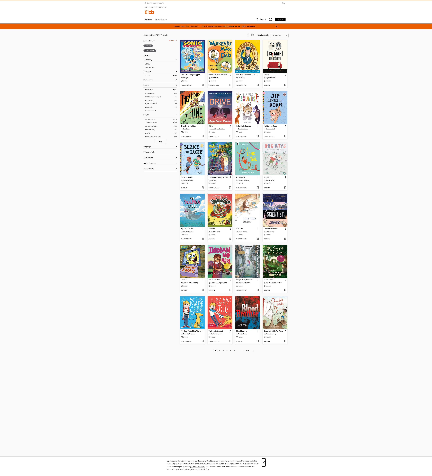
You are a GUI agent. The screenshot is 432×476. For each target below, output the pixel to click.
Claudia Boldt (270, 180)
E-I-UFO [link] (212, 229)
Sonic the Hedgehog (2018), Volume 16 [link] (191, 75)
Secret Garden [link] (269, 280)
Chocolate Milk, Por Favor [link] (273, 331)
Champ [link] (266, 75)
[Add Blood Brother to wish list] (257, 341)
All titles (147, 64)
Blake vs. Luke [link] (186, 177)
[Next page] (253, 350)
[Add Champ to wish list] (285, 85)
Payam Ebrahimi (271, 78)
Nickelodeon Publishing (190, 283)
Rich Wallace (242, 334)
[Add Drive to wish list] (230, 136)
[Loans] (270, 20)
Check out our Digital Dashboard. (242, 26)
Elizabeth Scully (270, 129)
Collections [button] (160, 19)
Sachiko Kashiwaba (244, 283)
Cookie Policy (203, 469)
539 (248, 351)
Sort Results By (263, 35)
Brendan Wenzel (243, 129)
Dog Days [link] (267, 177)
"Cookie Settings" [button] (198, 467)
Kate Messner (270, 231)
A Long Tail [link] (240, 177)
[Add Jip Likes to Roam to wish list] (285, 136)
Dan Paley (186, 129)
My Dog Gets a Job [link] (216, 331)
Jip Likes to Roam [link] (270, 126)
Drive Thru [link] (185, 280)
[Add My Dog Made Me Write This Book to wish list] (202, 341)
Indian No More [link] (214, 280)
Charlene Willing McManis (218, 283)
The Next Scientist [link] (271, 229)
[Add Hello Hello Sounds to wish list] (257, 136)
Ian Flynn (186, 78)
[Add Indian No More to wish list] (230, 290)
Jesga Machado (188, 231)
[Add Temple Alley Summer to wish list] (257, 290)
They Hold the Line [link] (188, 126)
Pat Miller (241, 78)
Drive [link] (211, 126)
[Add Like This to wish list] (257, 239)
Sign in (280, 19)
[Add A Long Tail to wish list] (257, 187)
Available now (149, 68)
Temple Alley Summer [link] (244, 280)
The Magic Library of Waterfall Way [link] (219, 177)
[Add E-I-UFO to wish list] (230, 239)
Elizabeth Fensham (189, 334)
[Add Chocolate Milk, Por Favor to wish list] (285, 341)
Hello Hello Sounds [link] (243, 126)
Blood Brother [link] (241, 331)
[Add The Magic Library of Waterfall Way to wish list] (230, 187)
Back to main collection (155, 3)
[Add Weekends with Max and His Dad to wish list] (230, 85)
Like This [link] (239, 229)
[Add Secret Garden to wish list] (285, 290)
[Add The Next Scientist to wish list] (285, 239)
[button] (260, 20)
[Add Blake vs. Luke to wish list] (202, 187)
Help (283, 3)
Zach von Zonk (215, 231)
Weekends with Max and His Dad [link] (219, 75)
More (160, 142)
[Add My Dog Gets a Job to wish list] (230, 341)
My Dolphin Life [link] (187, 229)
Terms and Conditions (206, 461)
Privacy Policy (224, 461)
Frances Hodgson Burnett (273, 283)
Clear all (173, 41)
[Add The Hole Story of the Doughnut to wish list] (257, 85)
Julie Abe (213, 180)
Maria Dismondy (271, 334)
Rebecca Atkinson (243, 180)
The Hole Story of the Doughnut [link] (246, 75)
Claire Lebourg (242, 231)
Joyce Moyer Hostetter (217, 129)
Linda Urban (214, 78)
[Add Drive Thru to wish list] (202, 290)
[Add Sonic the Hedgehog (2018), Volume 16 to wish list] (202, 85)
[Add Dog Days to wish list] (285, 187)
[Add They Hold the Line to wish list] (202, 136)
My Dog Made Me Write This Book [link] (191, 331)
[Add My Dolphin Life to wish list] (202, 239)
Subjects (148, 19)
